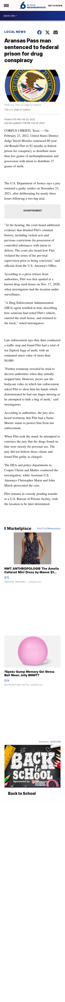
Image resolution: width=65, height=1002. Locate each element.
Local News (15, 32)
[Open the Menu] (6, 5)
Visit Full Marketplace (49, 528)
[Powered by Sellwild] (55, 741)
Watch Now (54, 6)
